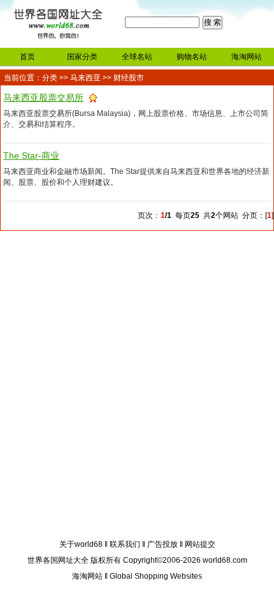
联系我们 (125, 544)
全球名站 (137, 56)
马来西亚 (85, 77)
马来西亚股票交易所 (43, 97)
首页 (27, 56)
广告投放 (162, 544)
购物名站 (192, 56)
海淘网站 (246, 56)
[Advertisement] (137, 387)
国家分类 (82, 56)
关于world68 (81, 544)
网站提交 (200, 544)
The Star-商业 (31, 155)
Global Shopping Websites (156, 576)
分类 (49, 77)
